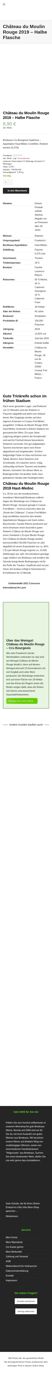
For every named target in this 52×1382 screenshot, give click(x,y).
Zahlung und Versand (17, 1256)
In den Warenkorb (17, 190)
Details (10, 770)
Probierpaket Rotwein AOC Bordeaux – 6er (26, 960)
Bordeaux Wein (15, 966)
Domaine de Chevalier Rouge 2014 (26, 871)
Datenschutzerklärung (17, 1271)
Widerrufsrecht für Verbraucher (21, 1266)
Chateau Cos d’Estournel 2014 (26, 779)
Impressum (11, 1280)
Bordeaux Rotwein (33, 784)
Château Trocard (35, 1058)
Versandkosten (23, 158)
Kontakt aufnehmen (26, 1301)
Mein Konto (11, 1237)
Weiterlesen (12, 1216)
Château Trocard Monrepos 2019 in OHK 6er (26, 1052)
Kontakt (10, 1275)
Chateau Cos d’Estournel (25, 787)
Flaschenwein (15, 784)
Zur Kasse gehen (14, 1247)
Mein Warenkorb (14, 1242)
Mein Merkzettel (14, 1252)
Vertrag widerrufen (26, 1311)
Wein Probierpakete (34, 966)
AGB (8, 1261)
